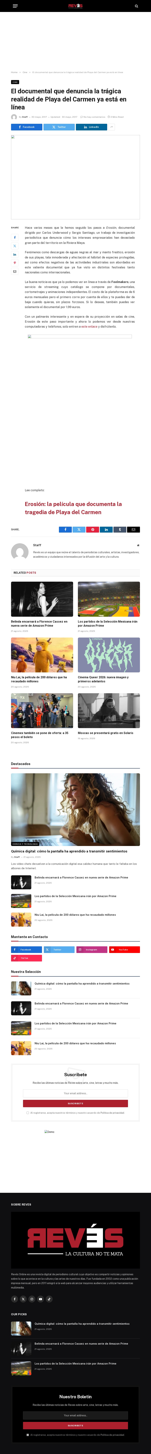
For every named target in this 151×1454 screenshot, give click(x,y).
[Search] (136, 6)
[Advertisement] (75, 41)
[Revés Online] (75, 6)
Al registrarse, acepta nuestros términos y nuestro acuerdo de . (77, 1112)
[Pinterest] (14, 262)
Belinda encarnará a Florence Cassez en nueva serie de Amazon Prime (39, 623)
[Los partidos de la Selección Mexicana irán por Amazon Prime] (109, 599)
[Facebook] (14, 237)
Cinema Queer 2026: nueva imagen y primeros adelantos (103, 679)
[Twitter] (14, 245)
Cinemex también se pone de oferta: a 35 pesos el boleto (39, 735)
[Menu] (15, 6)
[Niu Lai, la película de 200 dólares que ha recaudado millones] (42, 655)
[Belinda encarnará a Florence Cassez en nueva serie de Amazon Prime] (42, 599)
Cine (15, 82)
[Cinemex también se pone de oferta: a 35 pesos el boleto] (42, 710)
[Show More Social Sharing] (111, 127)
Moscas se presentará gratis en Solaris (105, 733)
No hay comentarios (94, 117)
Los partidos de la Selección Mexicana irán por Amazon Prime (107, 623)
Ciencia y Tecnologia (25, 844)
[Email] (14, 271)
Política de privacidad (112, 1112)
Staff (25, 117)
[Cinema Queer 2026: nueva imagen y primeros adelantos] (109, 655)
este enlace (89, 326)
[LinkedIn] (14, 254)
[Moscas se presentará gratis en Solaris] (109, 710)
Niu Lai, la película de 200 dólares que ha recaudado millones (39, 679)
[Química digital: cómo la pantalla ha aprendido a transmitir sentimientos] (75, 809)
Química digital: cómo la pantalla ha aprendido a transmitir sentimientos (69, 851)
